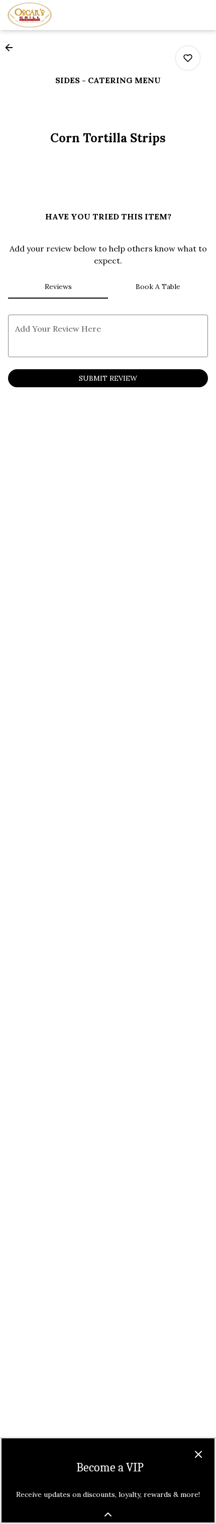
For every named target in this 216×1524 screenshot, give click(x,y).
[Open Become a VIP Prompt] (108, 1514)
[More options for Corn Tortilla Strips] (188, 58)
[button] (12, 47)
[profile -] (177, 15)
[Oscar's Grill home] (53, 15)
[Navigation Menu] (202, 15)
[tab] (58, 287)
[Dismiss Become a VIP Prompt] (198, 1454)
